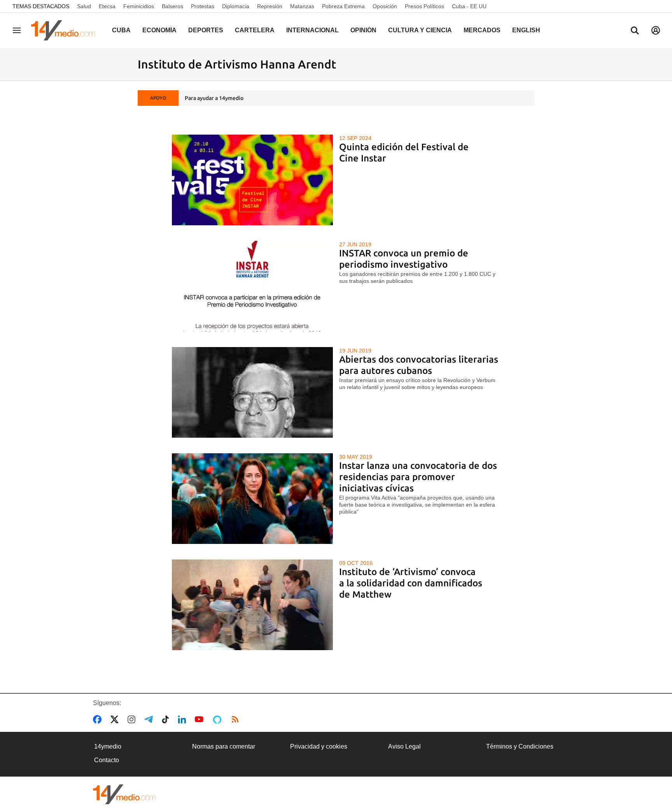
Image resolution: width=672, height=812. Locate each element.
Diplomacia (235, 6)
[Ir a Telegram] (150, 719)
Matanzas (302, 6)
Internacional (312, 30)
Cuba (121, 30)
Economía (159, 30)
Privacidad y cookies (318, 746)
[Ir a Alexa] (218, 719)
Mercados (482, 30)
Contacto (106, 760)
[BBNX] (124, 794)
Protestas (202, 6)
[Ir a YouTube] (200, 719)
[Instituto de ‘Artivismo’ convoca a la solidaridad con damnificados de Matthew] (252, 604)
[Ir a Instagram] (133, 719)
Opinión (363, 30)
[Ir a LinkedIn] (183, 719)
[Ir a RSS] (237, 719)
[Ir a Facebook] (99, 719)
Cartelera (255, 30)
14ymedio (107, 746)
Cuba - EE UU (469, 6)
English (526, 30)
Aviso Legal (404, 746)
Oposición (385, 6)
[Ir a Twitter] (116, 719)
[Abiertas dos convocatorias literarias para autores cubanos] (252, 392)
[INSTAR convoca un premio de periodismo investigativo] (252, 286)
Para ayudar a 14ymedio (214, 98)
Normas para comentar (223, 746)
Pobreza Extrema (343, 6)
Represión (269, 6)
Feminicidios (138, 6)
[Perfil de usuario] (655, 30)
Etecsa (107, 6)
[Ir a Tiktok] (167, 719)
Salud (84, 6)
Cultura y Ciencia (420, 30)
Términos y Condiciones (519, 746)
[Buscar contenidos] (634, 31)
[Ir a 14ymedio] (65, 30)
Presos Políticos (424, 6)
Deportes (205, 30)
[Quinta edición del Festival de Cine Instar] (252, 180)
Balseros (172, 6)
